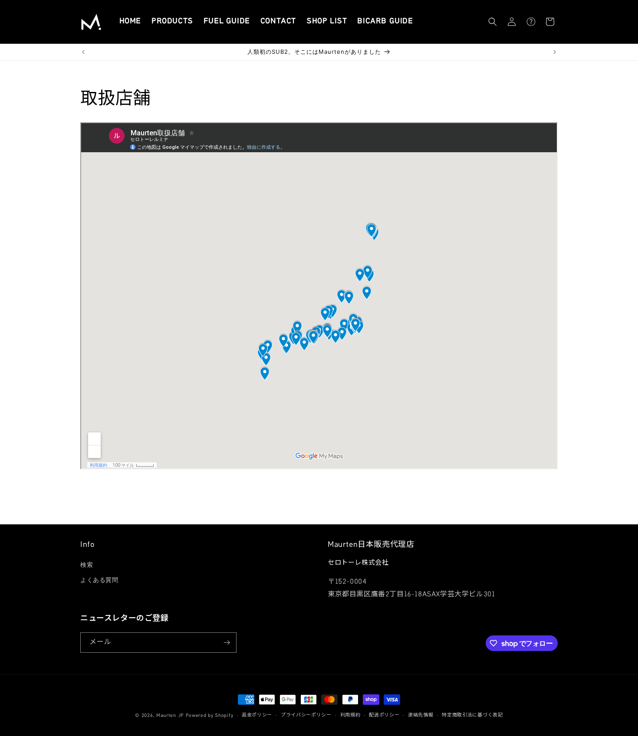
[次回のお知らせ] (554, 52)
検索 (86, 565)
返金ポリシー (257, 715)
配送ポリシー (384, 715)
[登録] (226, 642)
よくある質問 (99, 580)
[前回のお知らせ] (83, 52)
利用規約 (350, 715)
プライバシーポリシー (306, 715)
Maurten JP (170, 715)
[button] (492, 21)
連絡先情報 (421, 715)
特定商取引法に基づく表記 (472, 715)
